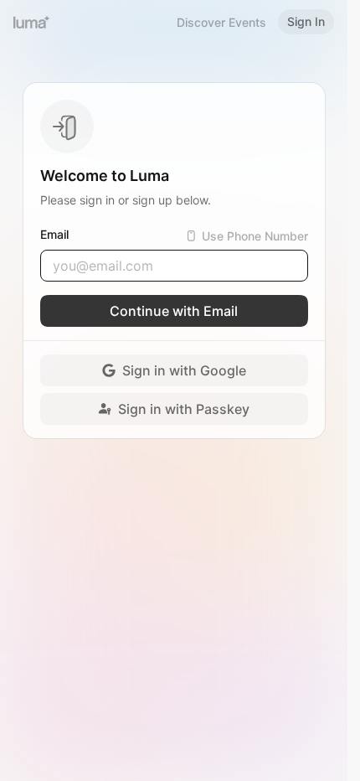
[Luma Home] (31, 22)
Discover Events (221, 22)
